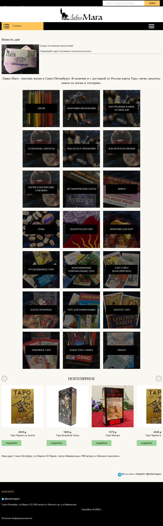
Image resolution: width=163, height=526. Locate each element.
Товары (16, 26)
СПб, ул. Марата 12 (13, 7)
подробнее (11, 442)
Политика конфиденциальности (17, 518)
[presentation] (4, 378)
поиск (152, 3)
